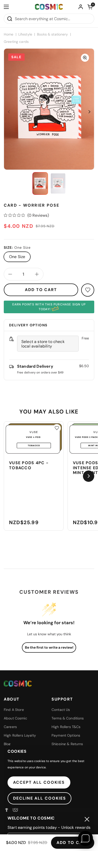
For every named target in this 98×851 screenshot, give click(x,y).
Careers (10, 726)
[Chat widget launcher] (85, 838)
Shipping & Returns (67, 744)
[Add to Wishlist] (57, 428)
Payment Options (66, 735)
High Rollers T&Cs (66, 726)
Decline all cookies (39, 798)
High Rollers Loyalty (20, 735)
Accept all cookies (39, 782)
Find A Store (14, 709)
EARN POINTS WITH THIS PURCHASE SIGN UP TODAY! (49, 306)
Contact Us (61, 709)
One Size (17, 256)
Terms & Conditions (68, 718)
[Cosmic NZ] (49, 7)
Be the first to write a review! (49, 647)
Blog (7, 744)
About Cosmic (15, 718)
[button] (89, 7)
